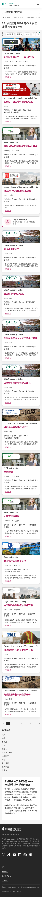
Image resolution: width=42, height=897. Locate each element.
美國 (3, 734)
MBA (27, 34)
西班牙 (4, 742)
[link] (39, 723)
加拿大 (4, 749)
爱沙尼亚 (5, 763)
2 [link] (12, 723)
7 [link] (34, 723)
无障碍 (19, 892)
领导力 (19, 34)
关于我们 (5, 872)
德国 (3, 738)
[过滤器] (38, 34)
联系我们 (5, 880)
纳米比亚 (5, 756)
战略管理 (10, 34)
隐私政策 (12, 892)
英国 (3, 745)
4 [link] (21, 723)
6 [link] (30, 723)
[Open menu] (38, 4)
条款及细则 (5, 892)
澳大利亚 (5, 767)
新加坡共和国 (7, 752)
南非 (3, 759)
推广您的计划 (6, 876)
